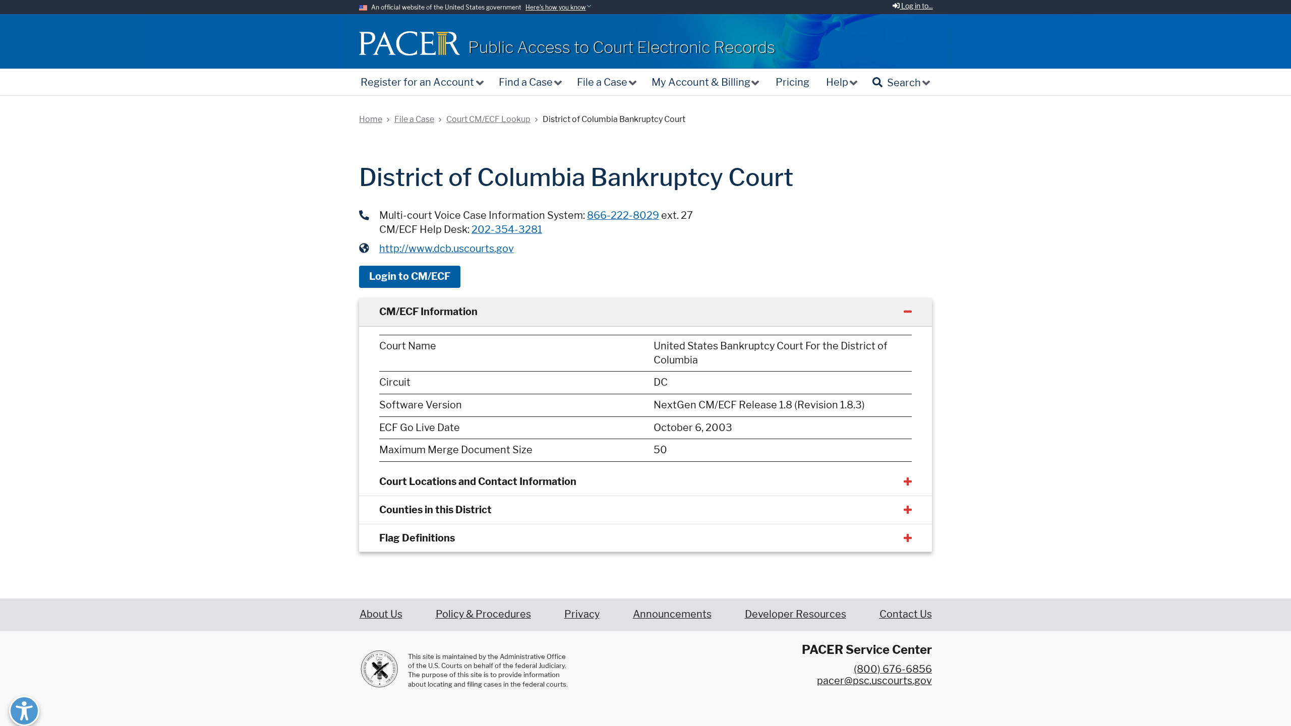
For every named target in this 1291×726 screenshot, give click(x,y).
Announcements (672, 614)
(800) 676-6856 (893, 669)
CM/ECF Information (428, 312)
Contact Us (905, 614)
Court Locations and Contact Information (477, 481)
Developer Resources (795, 614)
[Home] (409, 43)
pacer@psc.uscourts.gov (874, 681)
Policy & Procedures (483, 614)
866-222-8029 (623, 215)
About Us (381, 614)
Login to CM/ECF (409, 276)
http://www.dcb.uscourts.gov (446, 249)
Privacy (582, 614)
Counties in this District (435, 510)
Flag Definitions (417, 538)
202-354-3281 (507, 229)
